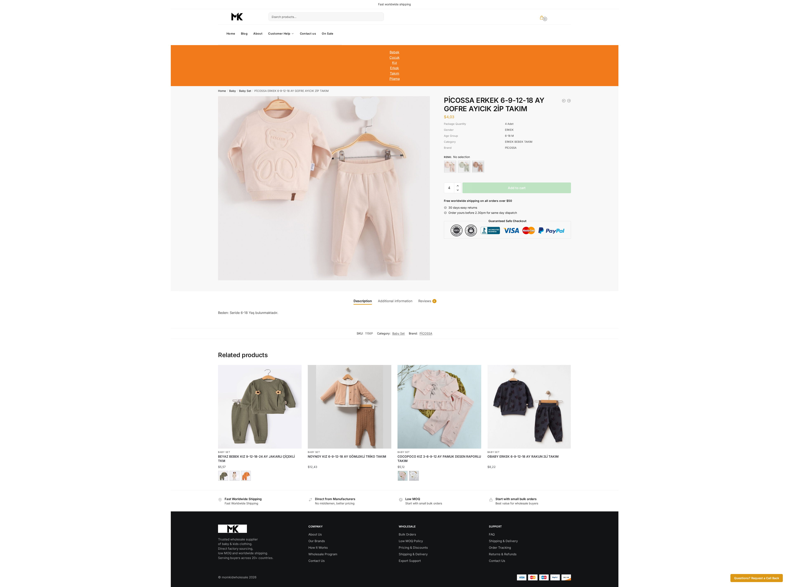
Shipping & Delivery (413, 554)
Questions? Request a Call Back (756, 578)
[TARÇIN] (246, 476)
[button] (457, 186)
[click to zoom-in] (324, 188)
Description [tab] (363, 301)
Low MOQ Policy (411, 541)
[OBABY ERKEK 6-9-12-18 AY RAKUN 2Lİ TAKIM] (529, 406)
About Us (315, 534)
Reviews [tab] (424, 301)
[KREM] (450, 166)
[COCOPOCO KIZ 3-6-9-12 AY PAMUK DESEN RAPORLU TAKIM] (439, 406)
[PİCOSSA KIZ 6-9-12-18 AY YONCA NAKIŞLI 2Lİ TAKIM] (569, 101)
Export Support (410, 561)
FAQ (492, 534)
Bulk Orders (407, 534)
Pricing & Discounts (413, 548)
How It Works (318, 548)
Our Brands (316, 541)
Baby (232, 90)
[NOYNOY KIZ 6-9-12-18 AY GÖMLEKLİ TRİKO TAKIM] (349, 406)
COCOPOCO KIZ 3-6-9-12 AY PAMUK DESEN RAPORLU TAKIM (439, 459)
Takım (394, 73)
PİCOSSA (426, 333)
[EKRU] (414, 476)
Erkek (394, 68)
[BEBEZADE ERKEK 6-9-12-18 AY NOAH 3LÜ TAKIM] (564, 101)
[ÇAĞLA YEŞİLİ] (464, 166)
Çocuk (394, 57)
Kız (394, 63)
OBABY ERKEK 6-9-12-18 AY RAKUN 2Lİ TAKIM (523, 456)
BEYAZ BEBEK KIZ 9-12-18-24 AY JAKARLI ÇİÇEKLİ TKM (256, 459)
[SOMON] (402, 476)
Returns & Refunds (503, 554)
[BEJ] (478, 166)
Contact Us (316, 561)
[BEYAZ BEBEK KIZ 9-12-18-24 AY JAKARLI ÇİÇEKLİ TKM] (260, 406)
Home (222, 90)
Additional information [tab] (395, 301)
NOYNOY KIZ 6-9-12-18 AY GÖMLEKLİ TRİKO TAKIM (347, 456)
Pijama (394, 79)
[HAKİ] (223, 476)
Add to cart (517, 188)
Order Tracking (500, 548)
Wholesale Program (322, 554)
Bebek (394, 52)
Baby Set (245, 90)
